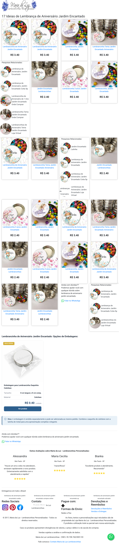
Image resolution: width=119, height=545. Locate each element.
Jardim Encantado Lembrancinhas (44, 89)
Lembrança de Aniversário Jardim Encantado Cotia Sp (20, 86)
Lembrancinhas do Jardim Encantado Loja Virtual (108, 323)
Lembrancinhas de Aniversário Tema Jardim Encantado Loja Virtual (19, 129)
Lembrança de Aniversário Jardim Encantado (19, 71)
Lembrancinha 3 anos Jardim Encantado (74, 89)
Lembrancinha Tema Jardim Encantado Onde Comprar (20, 114)
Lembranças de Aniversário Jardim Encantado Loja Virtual (79, 191)
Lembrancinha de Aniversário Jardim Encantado (15, 47)
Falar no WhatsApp (72, 301)
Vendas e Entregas (98, 511)
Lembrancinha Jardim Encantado (74, 47)
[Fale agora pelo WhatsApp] (110, 536)
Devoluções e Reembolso (101, 509)
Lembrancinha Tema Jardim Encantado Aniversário (104, 47)
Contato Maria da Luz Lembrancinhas (41, 506)
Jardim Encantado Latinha (78, 147)
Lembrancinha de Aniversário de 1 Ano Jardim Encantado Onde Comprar (20, 100)
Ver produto (22, 409)
